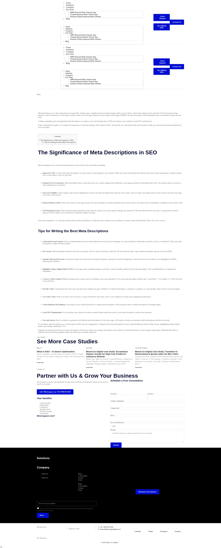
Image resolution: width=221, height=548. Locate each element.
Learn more (40, 362)
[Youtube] (177, 527)
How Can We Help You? (117, 422)
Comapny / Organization (117, 401)
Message (112, 430)
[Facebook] (163, 527)
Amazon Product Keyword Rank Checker (85, 17)
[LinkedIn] (137, 527)
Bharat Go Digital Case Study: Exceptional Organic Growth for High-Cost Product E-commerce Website (107, 354)
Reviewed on (42, 527)
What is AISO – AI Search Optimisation (56, 351)
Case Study (89, 348)
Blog (68, 19)
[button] (102, 23)
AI (41, 348)
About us (44, 474)
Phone (112, 415)
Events (80, 478)
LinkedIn (138, 531)
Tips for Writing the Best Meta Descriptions (59, 142)
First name (113, 394)
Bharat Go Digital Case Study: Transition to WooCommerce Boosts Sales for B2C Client (156, 352)
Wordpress (145, 348)
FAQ (80, 480)
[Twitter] (150, 527)
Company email (114, 408)
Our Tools (70, 10)
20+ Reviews (42, 538)
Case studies (82, 476)
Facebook (163, 531)
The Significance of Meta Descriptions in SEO (56, 140)
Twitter (150, 531)
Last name (150, 394)
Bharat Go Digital (112, 542)
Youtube (178, 531)
